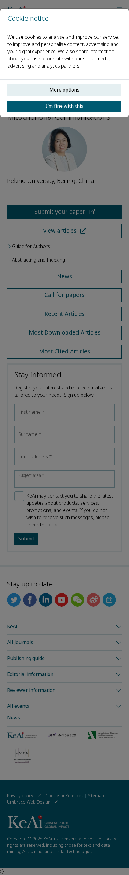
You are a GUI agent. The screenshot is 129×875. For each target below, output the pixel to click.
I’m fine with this (64, 106)
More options (65, 89)
